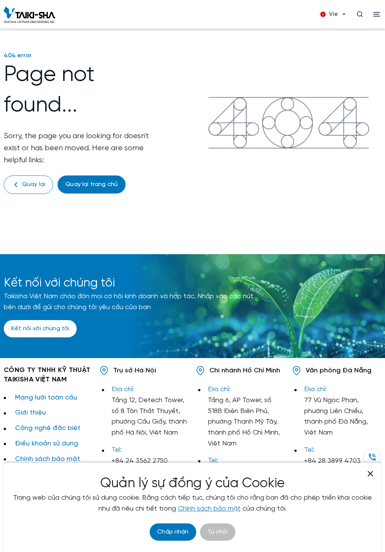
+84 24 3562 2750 (140, 461)
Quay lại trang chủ (91, 184)
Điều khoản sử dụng (46, 443)
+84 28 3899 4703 (332, 461)
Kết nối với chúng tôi (40, 328)
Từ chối (218, 532)
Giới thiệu (30, 412)
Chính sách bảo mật (47, 459)
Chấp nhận (172, 532)
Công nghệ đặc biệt (47, 428)
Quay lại (33, 184)
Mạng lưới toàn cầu (46, 397)
